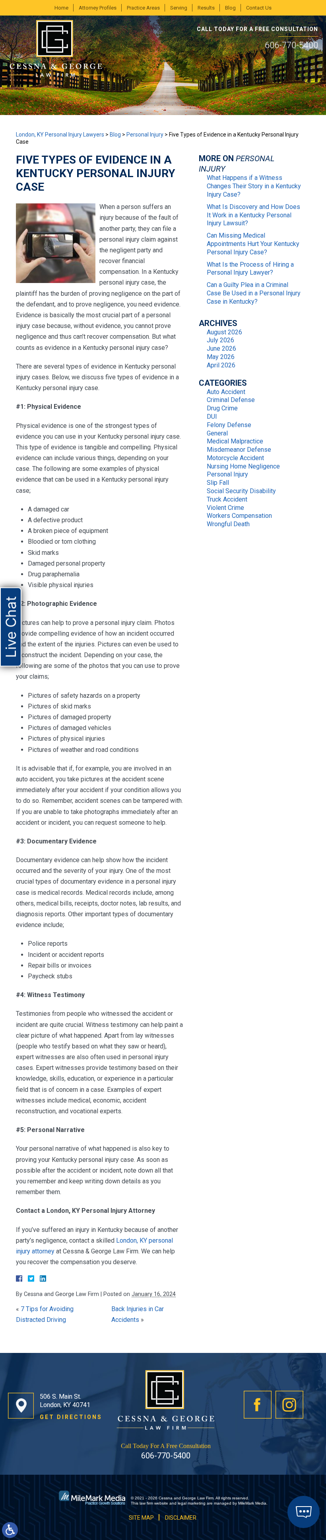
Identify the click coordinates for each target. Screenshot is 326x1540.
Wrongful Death (228, 524)
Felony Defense (229, 425)
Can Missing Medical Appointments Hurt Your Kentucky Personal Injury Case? (253, 244)
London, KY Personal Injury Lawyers (60, 134)
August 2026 (224, 332)
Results (206, 8)
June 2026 (221, 348)
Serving (178, 8)
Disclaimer (180, 1518)
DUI (212, 416)
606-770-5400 (291, 45)
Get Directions (71, 1417)
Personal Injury (144, 134)
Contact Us (259, 8)
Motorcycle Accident (235, 458)
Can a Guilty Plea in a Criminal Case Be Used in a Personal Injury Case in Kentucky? (254, 293)
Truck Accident (227, 499)
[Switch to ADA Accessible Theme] (10, 1530)
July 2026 (220, 340)
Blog (230, 8)
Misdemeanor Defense (239, 449)
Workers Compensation (239, 515)
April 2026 (221, 365)
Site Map (141, 1518)
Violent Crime (225, 507)
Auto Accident (226, 392)
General (217, 433)
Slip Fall (218, 482)
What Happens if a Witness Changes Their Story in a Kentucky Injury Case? (254, 186)
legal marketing (192, 1503)
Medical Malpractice (235, 441)
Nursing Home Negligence (243, 466)
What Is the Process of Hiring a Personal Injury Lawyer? (250, 269)
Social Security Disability (241, 491)
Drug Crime (222, 408)
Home (61, 8)
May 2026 (221, 357)
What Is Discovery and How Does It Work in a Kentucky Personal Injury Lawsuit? (253, 215)
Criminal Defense (231, 400)
